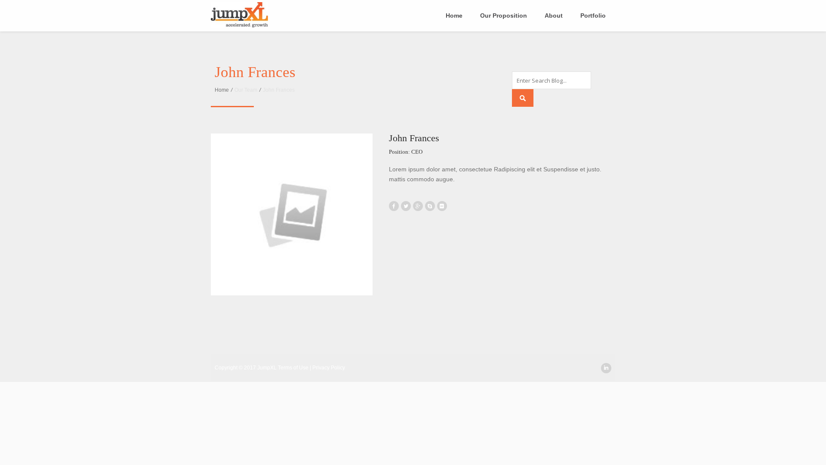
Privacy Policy (328, 368)
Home (454, 15)
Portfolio (593, 15)
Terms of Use (294, 368)
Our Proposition (503, 15)
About (554, 15)
